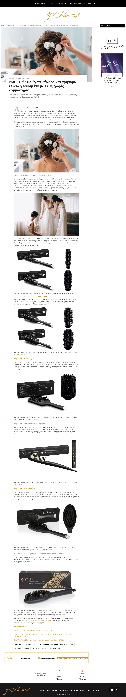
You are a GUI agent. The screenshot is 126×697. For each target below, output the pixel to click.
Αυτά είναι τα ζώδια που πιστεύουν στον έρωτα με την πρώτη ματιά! (112, 80)
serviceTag (67, 694)
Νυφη (9, 25)
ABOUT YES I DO (74, 690)
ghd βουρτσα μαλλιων (49, 648)
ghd (33, 118)
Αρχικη (3, 25)
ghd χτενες (54, 645)
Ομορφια (15, 25)
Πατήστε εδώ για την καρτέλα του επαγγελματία (72, 658)
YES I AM (82, 690)
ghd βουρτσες (44, 645)
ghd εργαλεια (36, 648)
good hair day (19, 645)
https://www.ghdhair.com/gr (47, 658)
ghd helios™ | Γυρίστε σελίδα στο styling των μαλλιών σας (33, 630)
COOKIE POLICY (64, 690)
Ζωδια (108, 75)
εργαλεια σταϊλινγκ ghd (22, 648)
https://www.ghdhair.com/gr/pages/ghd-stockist (37, 621)
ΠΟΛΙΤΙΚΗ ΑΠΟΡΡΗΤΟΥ (52, 690)
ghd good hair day (32, 645)
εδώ (39, 296)
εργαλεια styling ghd (66, 645)
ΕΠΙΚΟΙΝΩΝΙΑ (40, 690)
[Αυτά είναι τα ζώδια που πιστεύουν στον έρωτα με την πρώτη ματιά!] (112, 65)
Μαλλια (21, 25)
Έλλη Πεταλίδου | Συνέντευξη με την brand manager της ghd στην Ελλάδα (39, 640)
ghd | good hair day (26, 658)
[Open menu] (31, 3)
